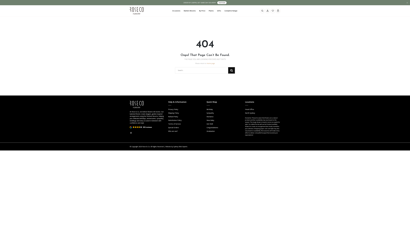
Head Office (249, 109)
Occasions (176, 11)
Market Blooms (190, 11)
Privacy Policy (173, 109)
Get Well (210, 124)
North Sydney (250, 113)
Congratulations (212, 127)
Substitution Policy (175, 120)
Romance (210, 117)
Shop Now (222, 3)
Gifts (219, 11)
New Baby (210, 120)
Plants (211, 11)
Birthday (210, 109)
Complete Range (230, 11)
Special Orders (173, 127)
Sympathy (210, 113)
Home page (211, 63)
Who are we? (173, 131)
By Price (202, 11)
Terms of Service (174, 124)
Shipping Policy (173, 113)
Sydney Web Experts (180, 147)
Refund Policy (173, 117)
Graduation (211, 131)
